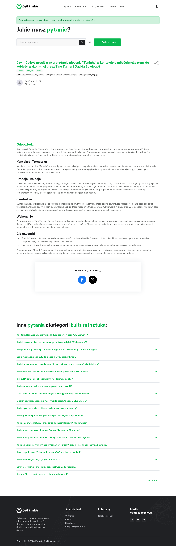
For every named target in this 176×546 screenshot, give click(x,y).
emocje (20, 71)
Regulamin (70, 523)
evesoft (56, 541)
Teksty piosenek (105, 516)
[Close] (156, 20)
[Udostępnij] (156, 64)
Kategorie (79, 6)
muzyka (30, 71)
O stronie (112, 6)
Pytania (67, 6)
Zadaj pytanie (97, 6)
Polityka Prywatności (75, 526)
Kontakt (123, 6)
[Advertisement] (88, 114)
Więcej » (152, 480)
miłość (39, 71)
